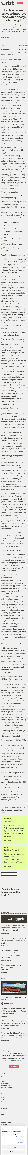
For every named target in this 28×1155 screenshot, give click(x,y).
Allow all (14, 1147)
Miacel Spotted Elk (6, 960)
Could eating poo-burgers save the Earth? (11, 891)
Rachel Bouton (5, 933)
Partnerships (4, 1106)
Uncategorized (23, 45)
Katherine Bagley (8, 1003)
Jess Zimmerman (5, 899)
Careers (3, 1103)
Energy (3, 1076)
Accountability (5, 1083)
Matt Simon (4, 972)
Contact (3, 1101)
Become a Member (6, 1122)
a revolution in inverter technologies (10, 358)
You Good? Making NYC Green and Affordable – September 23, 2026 (13, 940)
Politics (3, 1079)
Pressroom (4, 1108)
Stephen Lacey (5, 37)
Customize (13, 1151)
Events (3, 1120)
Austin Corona (5, 1028)
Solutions (3, 1081)
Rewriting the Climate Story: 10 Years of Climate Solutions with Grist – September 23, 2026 (13, 1035)
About (3, 1097)
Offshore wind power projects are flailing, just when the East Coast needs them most (13, 1023)
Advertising (4, 1124)
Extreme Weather (5, 1085)
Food (13, 899)
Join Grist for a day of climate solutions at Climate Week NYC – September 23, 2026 (13, 927)
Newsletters (4, 1118)
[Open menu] (25, 3)
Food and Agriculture (6, 1087)
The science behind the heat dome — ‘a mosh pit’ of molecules (12, 967)
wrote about (17, 575)
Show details (19, 1142)
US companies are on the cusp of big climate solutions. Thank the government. (13, 1011)
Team (2, 1099)
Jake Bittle (4, 1016)
